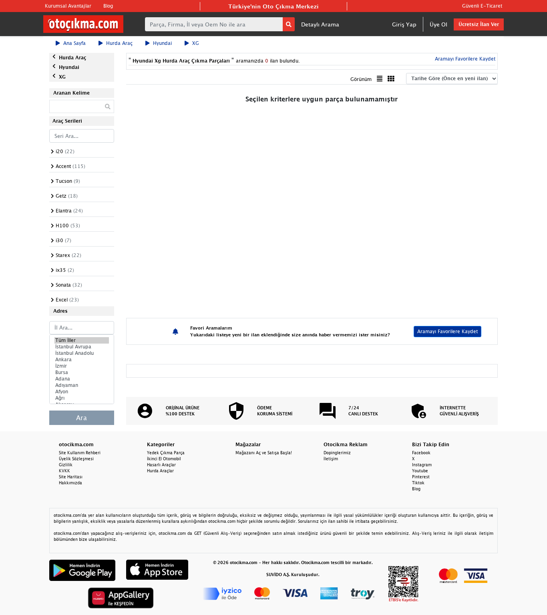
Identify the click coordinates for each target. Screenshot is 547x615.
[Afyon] (81, 391)
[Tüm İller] (81, 340)
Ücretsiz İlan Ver (479, 24)
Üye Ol (438, 24)
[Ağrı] (81, 398)
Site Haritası (70, 476)
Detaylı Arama (320, 24)
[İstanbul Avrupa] (81, 347)
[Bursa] (81, 372)
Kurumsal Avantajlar (68, 6)
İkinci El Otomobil (164, 458)
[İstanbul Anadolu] (81, 353)
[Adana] (81, 379)
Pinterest (421, 476)
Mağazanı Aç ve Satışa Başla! (263, 452)
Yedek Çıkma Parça (166, 452)
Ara (81, 417)
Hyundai (162, 43)
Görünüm (361, 79)
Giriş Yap (404, 24)
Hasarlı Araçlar (161, 464)
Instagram (422, 464)
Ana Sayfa (74, 43)
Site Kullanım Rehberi (80, 452)
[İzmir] (81, 366)
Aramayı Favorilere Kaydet (447, 331)
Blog (108, 6)
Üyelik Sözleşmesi (76, 458)
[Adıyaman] (81, 385)
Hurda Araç (119, 43)
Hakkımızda (70, 482)
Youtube (420, 470)
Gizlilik (65, 464)
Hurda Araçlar (160, 470)
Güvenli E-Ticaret (482, 6)
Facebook (421, 452)
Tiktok (418, 482)
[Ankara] (81, 359)
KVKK (64, 470)
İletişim (331, 458)
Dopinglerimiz (337, 452)
